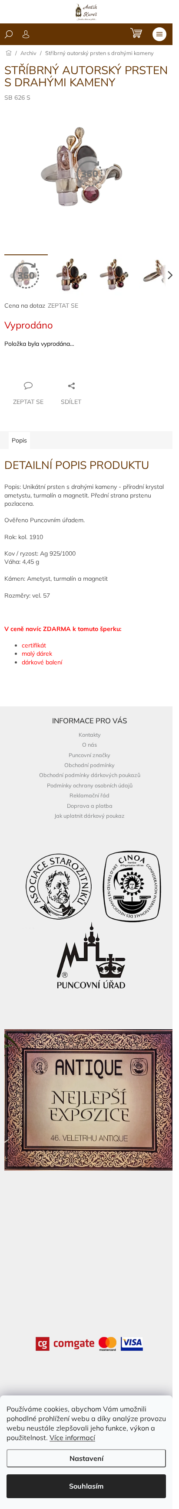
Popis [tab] (19, 440)
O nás (89, 744)
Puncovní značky (89, 754)
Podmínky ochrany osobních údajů (90, 785)
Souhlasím (86, 1486)
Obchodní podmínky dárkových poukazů (89, 774)
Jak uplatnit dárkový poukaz (89, 815)
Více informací (72, 1437)
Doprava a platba (90, 805)
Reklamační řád (89, 795)
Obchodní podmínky (89, 764)
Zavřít (51, 369)
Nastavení (86, 1458)
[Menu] (159, 34)
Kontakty (90, 734)
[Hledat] (8, 34)
